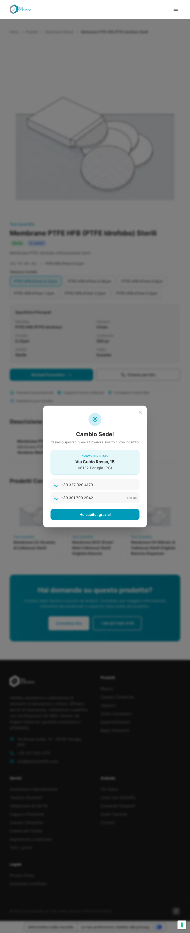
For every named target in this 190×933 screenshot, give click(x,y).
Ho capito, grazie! (95, 514)
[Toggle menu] (175, 9)
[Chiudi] (140, 412)
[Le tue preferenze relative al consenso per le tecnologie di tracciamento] (181, 924)
